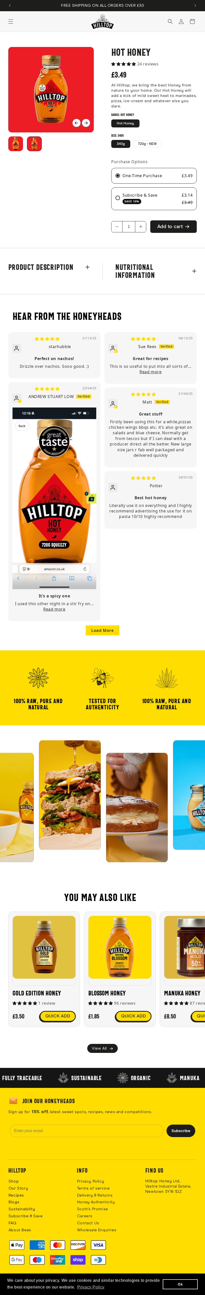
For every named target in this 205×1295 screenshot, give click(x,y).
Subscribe (181, 1131)
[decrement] (116, 226)
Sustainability (21, 1209)
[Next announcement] (195, 5)
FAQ (12, 1223)
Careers (84, 1216)
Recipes (16, 1195)
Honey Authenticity (96, 1202)
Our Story (18, 1188)
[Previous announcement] (9, 5)
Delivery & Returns (95, 1195)
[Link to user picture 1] (54, 498)
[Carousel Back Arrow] (76, 123)
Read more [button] (151, 372)
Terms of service (93, 1188)
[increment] (140, 226)
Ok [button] (180, 1284)
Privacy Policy (90, 1181)
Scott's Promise (93, 1209)
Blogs (14, 1202)
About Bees (19, 1230)
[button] (10, 21)
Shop (13, 1181)
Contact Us (88, 1223)
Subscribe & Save (25, 1216)
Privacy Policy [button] (90, 1287)
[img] (47, 339)
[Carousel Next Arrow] (86, 123)
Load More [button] (102, 630)
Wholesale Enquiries (96, 1230)
